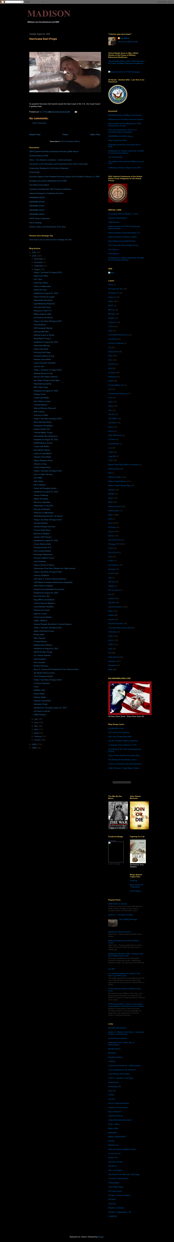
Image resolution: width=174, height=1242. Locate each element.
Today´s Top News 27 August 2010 (48, 370)
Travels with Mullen (41, 398)
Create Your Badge (114, 864)
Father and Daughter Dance (45, 488)
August (37, 269)
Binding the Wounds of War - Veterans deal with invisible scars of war (125, 955)
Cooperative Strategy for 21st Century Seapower (49, 168)
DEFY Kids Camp (41, 387)
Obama (111, 531)
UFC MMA (38, 478)
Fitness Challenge (41, 495)
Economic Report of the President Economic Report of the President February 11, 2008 (64, 177)
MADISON (48, 13)
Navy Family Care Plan (117, 140)
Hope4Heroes (113, 222)
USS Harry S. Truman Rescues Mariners (50, 579)
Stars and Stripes (115, 1170)
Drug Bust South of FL (43, 547)
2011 (34, 252)
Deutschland (113, 1082)
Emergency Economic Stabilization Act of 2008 (48, 181)
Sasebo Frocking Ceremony (119, 932)
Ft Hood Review (40, 641)
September (39, 266)
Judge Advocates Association (120, 1120)
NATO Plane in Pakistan (43, 586)
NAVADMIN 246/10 (36, 214)
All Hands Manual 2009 (38, 156)
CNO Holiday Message (128, 919)
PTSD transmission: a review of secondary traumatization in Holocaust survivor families (126, 1005)
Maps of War (113, 1128)
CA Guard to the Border (43, 318)
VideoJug (112, 1204)
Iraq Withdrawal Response (44, 304)
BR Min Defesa (114, 1049)
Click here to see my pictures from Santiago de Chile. (50, 240)
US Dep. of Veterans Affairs (119, 1195)
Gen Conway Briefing (42, 551)
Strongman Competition (43, 426)
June (36, 722)
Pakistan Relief (40, 697)
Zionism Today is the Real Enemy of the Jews (47, 227)
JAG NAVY (112, 423)
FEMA (110, 381)
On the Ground (114, 1153)
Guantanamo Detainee (117, 393)
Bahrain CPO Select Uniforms (46, 377)
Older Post (95, 134)
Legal (110, 452)
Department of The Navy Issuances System (125, 119)
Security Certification (42, 509)
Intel (110, 410)
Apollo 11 (112, 297)
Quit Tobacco (113, 249)
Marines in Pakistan (42, 534)
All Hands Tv (113, 293)
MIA (109, 473)
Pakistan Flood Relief (42, 359)
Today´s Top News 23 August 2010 (48, 572)
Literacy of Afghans (41, 575)
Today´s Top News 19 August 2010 (48, 680)
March (37, 733)
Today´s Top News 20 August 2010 (48, 628)
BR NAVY (112, 1053)
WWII (110, 670)
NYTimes (112, 527)
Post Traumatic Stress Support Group (123, 245)
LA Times (112, 439)
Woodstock (112, 665)
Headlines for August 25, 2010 (46, 492)
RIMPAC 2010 (39, 690)
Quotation (112, 569)
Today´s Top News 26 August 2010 (48, 419)
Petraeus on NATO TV (43, 311)
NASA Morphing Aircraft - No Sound (48, 516)
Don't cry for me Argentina (118, 732)
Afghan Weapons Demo (43, 460)
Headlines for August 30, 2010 (46, 342)
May (36, 726)
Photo (110, 548)
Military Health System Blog (119, 485)
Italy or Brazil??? (115, 1112)
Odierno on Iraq (40, 464)
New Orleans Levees (42, 401)
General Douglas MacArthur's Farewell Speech (53, 624)
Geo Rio (111, 1099)
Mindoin (111, 1141)
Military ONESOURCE (117, 1137)
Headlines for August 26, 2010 (46, 439)
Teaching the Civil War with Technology (123, 1174)
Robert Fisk (113, 1158)
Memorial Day (113, 469)
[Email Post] (76, 112)
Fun (109, 389)
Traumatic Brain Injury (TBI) (119, 628)
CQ (109, 347)
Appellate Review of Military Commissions (125, 115)
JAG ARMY (112, 418)
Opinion (111, 536)
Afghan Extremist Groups (44, 631)
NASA (110, 502)
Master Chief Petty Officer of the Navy (123, 465)
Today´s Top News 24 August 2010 (48, 520)
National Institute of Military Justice (122, 1149)
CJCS (110, 326)
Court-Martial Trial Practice (119, 1074)
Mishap (111, 490)
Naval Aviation (114, 511)
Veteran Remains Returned (45, 408)
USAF (110, 636)
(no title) (111, 969)
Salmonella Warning (42, 345)
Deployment (113, 352)
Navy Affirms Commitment (44, 600)
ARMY (110, 301)
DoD (110, 360)
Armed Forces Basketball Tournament (49, 589)
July (36, 719)
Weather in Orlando (116, 1208)
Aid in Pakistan (40, 485)
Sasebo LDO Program (43, 537)
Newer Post (34, 134)
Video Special (113, 657)
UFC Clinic (38, 279)
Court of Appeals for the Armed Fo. (122, 1070)
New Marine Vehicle (42, 450)
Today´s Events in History (44, 565)
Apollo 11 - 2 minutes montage (120, 915)
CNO (110, 331)
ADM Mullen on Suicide (117, 904)
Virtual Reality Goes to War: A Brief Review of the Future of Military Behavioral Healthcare (126, 62)
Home (65, 134)
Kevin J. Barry (113, 1124)
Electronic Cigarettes (42, 502)
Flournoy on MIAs (41, 415)
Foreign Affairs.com (116, 385)
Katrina (111, 431)
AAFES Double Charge (43, 652)
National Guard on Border (44, 335)
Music (110, 498)
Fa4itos (111, 1095)
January (37, 740)
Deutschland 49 (114, 1086)
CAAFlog (133, 881)
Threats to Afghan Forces (44, 558)
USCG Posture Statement (39, 218)
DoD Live (112, 1091)
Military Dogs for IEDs (42, 314)
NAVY (110, 515)
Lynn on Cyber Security (43, 474)
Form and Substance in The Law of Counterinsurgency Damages (122, 131)
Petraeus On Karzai (42, 610)
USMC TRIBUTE (40, 621)
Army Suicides (39, 662)
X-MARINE (112, 1216)
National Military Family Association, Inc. (124, 233)
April (36, 729)
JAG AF (111, 414)
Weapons (112, 661)
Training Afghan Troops (43, 432)
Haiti (110, 402)
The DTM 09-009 (115, 157)
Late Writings (113, 444)
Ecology (111, 373)
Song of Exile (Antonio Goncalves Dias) (124, 755)
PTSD (110, 561)
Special (111, 619)
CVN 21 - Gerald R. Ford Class (120, 1078)
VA (109, 653)
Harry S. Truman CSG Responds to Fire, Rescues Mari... (56, 669)
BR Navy (111, 314)
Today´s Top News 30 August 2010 (48, 321)
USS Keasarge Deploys (43, 328)
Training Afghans (40, 405)
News (110, 523)
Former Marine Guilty (42, 544)
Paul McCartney (114, 540)
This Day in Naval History (118, 1178)
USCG (110, 640)
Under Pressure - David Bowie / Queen (124, 768)
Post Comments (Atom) (70, 141)
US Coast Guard (115, 1191)
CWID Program (40, 715)
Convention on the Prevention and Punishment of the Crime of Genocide (58, 164)
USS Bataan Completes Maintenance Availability (53, 582)
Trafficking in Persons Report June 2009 (124, 168)
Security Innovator (115, 1162)
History (111, 406)
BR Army (111, 310)
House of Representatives (118, 1103)
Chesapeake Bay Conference (45, 436)
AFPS (110, 285)
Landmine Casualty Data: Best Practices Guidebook (50, 189)
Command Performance (118, 335)
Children (111, 318)
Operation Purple (41, 704)
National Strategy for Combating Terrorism (46, 193)
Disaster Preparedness (117, 218)
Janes (110, 427)
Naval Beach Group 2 (42, 338)
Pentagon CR (113, 544)
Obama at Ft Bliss (41, 276)
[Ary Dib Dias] (116, 862)
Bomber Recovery (41, 666)
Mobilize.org (113, 1145)
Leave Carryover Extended (44, 363)
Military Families (114, 477)
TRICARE (112, 632)
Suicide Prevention (115, 623)
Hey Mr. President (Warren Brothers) (123, 741)
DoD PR (111, 364)
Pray (110, 557)
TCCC (36, 687)
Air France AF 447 (115, 289)
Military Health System (117, 481)
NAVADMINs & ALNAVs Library (120, 136)
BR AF (110, 306)
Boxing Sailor (39, 634)
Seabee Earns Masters (43, 645)
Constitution (113, 339)
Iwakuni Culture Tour (42, 429)
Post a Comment (39, 123)
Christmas (112, 322)
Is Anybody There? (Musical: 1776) (122, 745)
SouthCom (112, 1166)
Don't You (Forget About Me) (119, 737)
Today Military (113, 1183)
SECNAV (111, 603)
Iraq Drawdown (40, 325)
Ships (110, 611)
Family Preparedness (42, 467)
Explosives (112, 377)
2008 (34, 748)
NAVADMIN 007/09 (36, 202)
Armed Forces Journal (117, 1038)
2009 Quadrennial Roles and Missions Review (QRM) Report (53, 151)
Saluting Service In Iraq (43, 373)
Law (110, 448)
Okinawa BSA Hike (41, 332)
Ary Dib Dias (112, 841)
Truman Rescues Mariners (44, 603)
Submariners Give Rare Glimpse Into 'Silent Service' (55, 568)
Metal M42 (112, 1133)
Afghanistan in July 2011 (43, 506)
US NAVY (112, 1199)
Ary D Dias (124, 38)
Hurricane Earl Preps (42, 307)
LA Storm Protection (42, 683)
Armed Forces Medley (43, 617)
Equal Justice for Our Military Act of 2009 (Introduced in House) (124, 124)
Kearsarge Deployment (43, 554)
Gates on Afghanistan (42, 286)
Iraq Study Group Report (39, 185)
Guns (110, 398)
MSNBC (111, 494)
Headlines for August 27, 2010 (46, 391)
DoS (110, 368)
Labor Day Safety (41, 283)
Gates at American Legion (44, 297)
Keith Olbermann (115, 435)
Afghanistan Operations (43, 300)
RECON (111, 582)
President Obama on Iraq (44, 356)
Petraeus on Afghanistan (43, 513)
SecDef (111, 598)
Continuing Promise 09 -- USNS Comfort (124, 1066)
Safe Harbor (39, 481)
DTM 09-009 (34, 172)
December (38, 259)
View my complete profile (128, 42)
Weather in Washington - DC (119, 1212)
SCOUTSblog (135, 891)
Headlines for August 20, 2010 (46, 648)
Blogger (101, 1237)
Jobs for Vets (39, 366)
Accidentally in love (116, 728)
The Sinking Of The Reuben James (122, 760)
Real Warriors (113, 254)
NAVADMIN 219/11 (36, 206)
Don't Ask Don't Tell (41, 596)
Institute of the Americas (118, 1107)
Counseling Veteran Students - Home (123, 214)
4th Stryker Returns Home (44, 673)
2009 (34, 744)
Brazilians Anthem (115, 1057)
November (38, 262)
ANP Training (39, 412)
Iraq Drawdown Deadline (44, 607)
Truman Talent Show (42, 530)
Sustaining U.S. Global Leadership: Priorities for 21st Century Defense (126, 152)
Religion (111, 586)
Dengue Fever (39, 394)
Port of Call (112, 552)
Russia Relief (39, 694)
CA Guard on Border (42, 711)
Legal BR (112, 456)
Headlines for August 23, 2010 (46, 593)
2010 (34, 256)
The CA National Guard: (43, 676)
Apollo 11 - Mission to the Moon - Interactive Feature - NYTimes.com (126, 1033)
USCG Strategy (35, 223)
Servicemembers (115, 607)
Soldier (111, 615)
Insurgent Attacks (41, 523)
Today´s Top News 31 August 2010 (48, 272)
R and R (111, 573)
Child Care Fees (40, 290)
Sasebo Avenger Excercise (44, 527)
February (38, 736)
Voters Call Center (41, 349)
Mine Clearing (39, 638)
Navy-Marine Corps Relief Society (121, 241)
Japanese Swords (115, 1116)
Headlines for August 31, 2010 (46, 293)
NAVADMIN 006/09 (36, 197)
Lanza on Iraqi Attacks (43, 453)
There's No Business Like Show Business (125, 764)
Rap (110, 578)
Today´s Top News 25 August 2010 (48, 471)
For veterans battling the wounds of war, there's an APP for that (124, 974)
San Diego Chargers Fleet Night (46, 380)
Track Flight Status (115, 1187)
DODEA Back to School (43, 443)
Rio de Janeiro (114, 590)
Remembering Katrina (42, 384)
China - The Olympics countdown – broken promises (50, 160)
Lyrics (110, 460)
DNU (110, 356)
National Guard (114, 506)
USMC (110, 644)
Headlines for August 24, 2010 (46, 540)
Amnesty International (117, 1028)
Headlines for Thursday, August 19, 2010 (50, 708)
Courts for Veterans (116, 343)
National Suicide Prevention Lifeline (122, 237)
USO (110, 649)
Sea (109, 594)
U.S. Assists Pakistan (42, 655)
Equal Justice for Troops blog (136, 886)
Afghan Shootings (41, 499)
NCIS (110, 519)
